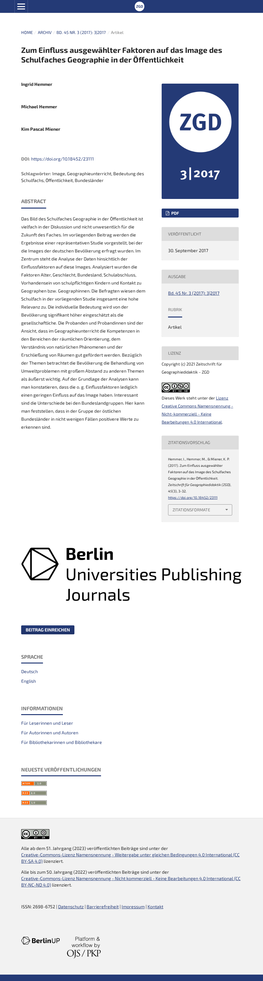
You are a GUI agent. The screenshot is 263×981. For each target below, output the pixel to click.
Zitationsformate (191, 509)
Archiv (45, 32)
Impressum (133, 906)
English (28, 681)
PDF (174, 213)
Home (27, 32)
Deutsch (29, 671)
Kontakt (155, 906)
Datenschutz (71, 906)
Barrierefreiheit (103, 906)
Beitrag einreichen (48, 629)
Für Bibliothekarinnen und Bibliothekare (61, 742)
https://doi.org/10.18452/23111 (62, 158)
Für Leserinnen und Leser (47, 723)
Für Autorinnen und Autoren (49, 732)
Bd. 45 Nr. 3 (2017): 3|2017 (81, 32)
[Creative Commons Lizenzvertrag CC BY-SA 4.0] (35, 837)
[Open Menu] (21, 6)
